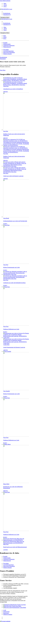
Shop (5, 3)
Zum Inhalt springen (5, 0)
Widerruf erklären (7, 614)
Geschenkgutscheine (8, 51)
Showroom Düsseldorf (9, 52)
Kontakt (5, 42)
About (5, 5)
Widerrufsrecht (7, 47)
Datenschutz (6, 611)
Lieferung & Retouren (9, 45)
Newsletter (6, 49)
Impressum (6, 613)
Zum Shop (2, 70)
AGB (4, 610)
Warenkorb (3, 58)
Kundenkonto (6, 13)
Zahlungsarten (6, 44)
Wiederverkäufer (7, 53)
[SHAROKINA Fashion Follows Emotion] (6, 9)
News (5, 6)
